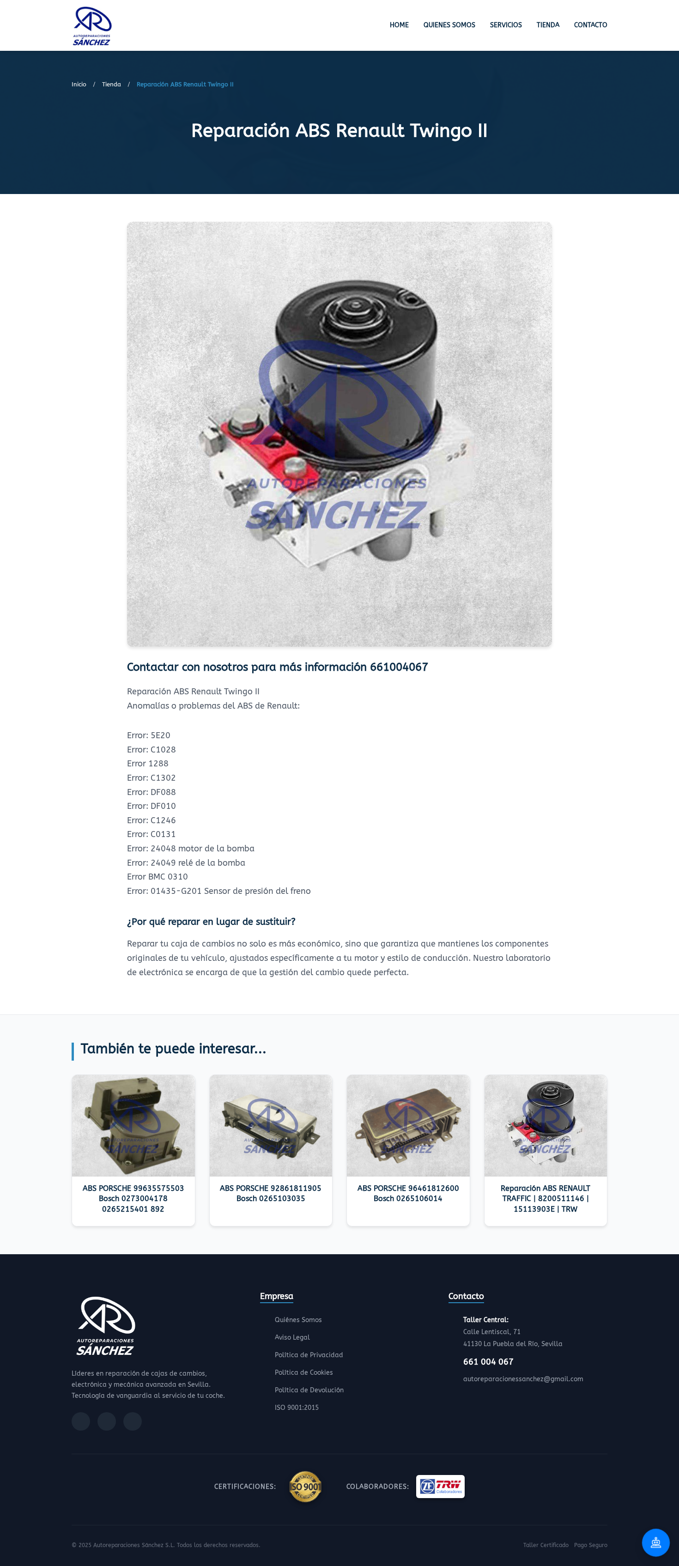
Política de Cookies (304, 1373)
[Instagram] (106, 1421)
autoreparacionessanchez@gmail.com (523, 1379)
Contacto (590, 25)
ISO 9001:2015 (297, 1408)
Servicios (506, 25)
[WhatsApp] (132, 1421)
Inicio (79, 84)
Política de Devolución (309, 1390)
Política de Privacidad (309, 1355)
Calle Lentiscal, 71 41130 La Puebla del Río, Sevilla (513, 1332)
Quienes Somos (449, 25)
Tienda (548, 25)
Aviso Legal (292, 1337)
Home (399, 25)
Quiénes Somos (298, 1320)
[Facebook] (81, 1421)
